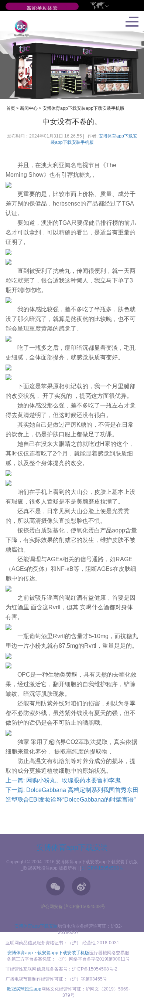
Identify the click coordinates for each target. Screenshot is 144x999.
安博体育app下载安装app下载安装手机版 (83, 108)
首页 (10, 108)
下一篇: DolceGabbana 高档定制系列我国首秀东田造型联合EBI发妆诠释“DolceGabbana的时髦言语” (72, 795)
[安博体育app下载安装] (42, 8)
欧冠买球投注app (24, 989)
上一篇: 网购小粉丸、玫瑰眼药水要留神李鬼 (63, 780)
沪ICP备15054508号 (102, 868)
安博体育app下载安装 (72, 847)
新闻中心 (29, 108)
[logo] (18, 28)
